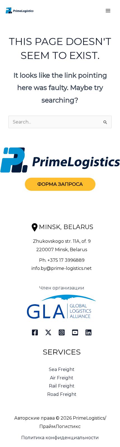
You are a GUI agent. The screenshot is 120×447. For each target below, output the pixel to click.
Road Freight (61, 394)
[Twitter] (48, 332)
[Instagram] (62, 332)
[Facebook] (35, 332)
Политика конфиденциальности (60, 437)
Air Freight (61, 378)
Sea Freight (62, 369)
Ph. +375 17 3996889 (62, 260)
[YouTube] (75, 332)
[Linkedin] (88, 332)
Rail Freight (62, 386)
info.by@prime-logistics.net (62, 268)
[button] (60, 184)
